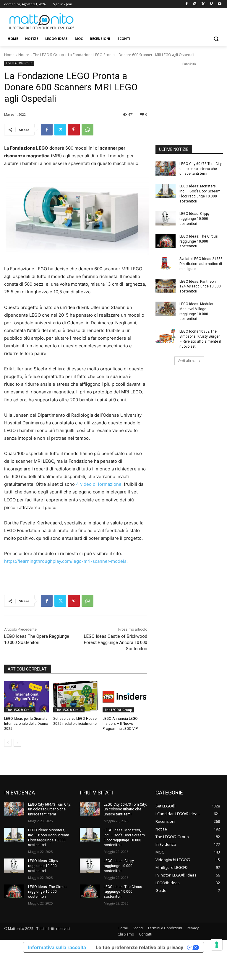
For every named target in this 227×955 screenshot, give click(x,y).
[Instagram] (195, 4)
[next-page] (17, 743)
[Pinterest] (74, 129)
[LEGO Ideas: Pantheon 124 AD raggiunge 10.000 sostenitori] (165, 286)
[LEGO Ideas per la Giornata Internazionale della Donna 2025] (26, 696)
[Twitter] (203, 4)
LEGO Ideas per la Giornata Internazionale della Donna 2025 (26, 724)
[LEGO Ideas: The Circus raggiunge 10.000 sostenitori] (165, 241)
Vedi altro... (187, 360)
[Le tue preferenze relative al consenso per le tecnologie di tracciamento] (216, 944)
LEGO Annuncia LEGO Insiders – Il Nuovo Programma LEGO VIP (120, 724)
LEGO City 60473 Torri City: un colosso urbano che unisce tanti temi (201, 169)
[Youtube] (219, 4)
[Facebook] (186, 4)
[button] (216, 39)
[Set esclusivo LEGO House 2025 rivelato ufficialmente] (75, 696)
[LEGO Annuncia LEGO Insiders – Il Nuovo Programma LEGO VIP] (125, 696)
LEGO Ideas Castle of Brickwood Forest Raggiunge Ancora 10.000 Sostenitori (115, 642)
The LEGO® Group (48, 54)
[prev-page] (8, 743)
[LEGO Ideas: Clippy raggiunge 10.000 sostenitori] (165, 218)
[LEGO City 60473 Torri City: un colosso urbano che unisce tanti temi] (165, 168)
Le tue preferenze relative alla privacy (139, 947)
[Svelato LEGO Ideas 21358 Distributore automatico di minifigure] (165, 263)
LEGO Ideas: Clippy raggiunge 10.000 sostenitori (194, 219)
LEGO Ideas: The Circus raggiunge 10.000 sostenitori (198, 241)
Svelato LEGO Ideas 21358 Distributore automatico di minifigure (201, 264)
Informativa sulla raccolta (57, 947)
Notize (23, 54)
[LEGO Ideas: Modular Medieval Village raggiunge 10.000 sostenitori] (165, 309)
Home (9, 54)
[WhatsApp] (87, 129)
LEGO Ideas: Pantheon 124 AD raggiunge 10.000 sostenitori (200, 286)
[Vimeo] (211, 4)
